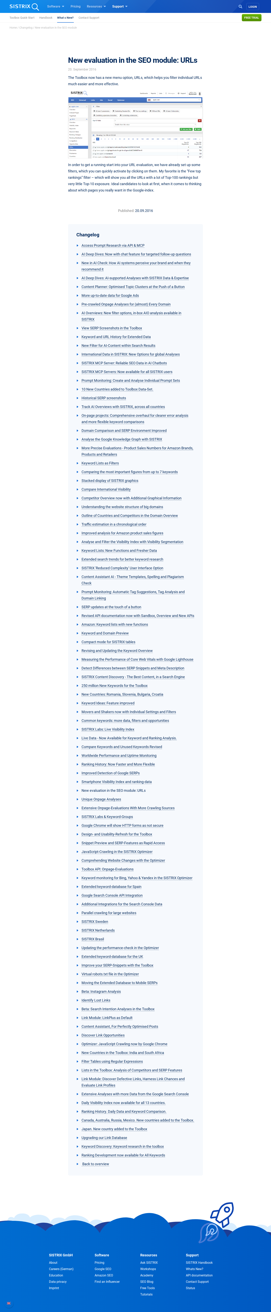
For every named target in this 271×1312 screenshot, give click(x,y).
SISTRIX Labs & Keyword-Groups (107, 817)
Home (13, 27)
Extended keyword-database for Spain (111, 887)
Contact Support (89, 17)
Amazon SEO (104, 1275)
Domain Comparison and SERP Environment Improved (124, 430)
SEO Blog (146, 1282)
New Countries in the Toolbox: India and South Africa (123, 1053)
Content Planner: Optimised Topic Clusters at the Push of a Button (133, 287)
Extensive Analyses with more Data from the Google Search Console (135, 1094)
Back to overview (95, 1164)
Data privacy (58, 1282)
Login (253, 6)
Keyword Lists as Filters (100, 463)
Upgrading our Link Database (104, 1138)
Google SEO (103, 1269)
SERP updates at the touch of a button (111, 607)
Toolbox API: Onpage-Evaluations (108, 869)
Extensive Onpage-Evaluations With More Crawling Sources (128, 808)
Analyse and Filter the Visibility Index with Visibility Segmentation (132, 542)
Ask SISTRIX (149, 1263)
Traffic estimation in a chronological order (114, 524)
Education (56, 1275)
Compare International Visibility (106, 489)
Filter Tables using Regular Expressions (112, 1061)
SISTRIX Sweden (95, 921)
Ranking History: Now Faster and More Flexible (118, 764)
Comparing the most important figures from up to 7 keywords (130, 472)
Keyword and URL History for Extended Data (116, 337)
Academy (146, 1275)
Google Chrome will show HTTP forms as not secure (122, 825)
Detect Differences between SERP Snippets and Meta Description (133, 668)
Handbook (46, 17)
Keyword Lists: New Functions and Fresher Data (119, 550)
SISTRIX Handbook (199, 1263)
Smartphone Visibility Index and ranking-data (117, 782)
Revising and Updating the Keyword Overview (117, 651)
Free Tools (147, 1288)
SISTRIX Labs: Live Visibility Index (108, 729)
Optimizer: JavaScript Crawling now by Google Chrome (124, 1044)
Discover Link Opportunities (103, 1035)
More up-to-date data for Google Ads (110, 295)
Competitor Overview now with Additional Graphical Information (132, 498)
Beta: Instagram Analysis (101, 991)
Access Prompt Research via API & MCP (113, 245)
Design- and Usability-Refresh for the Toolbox (117, 834)
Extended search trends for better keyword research (122, 559)
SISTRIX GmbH (61, 1255)
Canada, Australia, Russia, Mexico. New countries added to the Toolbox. (138, 1120)
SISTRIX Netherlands (98, 930)
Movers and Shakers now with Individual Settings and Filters (129, 712)
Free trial (251, 17)
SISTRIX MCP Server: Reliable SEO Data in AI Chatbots (124, 363)
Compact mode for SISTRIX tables (108, 642)
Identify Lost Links (96, 1000)
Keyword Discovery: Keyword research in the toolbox (123, 1146)
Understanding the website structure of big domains (122, 507)
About (53, 1263)
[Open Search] (240, 6)
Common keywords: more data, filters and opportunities (125, 720)
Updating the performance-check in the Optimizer (120, 948)
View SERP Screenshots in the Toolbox (112, 328)
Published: (126, 211)
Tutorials (146, 1294)
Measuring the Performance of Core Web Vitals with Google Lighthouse (137, 659)
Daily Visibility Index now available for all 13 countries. (124, 1103)
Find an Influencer (107, 1282)
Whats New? (194, 1269)
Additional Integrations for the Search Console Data (122, 904)
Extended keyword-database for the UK (112, 956)
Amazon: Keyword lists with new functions (115, 624)
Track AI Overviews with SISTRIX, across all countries (123, 407)
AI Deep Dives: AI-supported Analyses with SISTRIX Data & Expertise (135, 278)
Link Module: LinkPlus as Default (107, 1018)
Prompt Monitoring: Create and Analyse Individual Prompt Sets (131, 380)
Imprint (54, 1288)
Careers (61, 1269)
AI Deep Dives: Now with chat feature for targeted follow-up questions (136, 254)
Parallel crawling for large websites (109, 913)
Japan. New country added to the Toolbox (114, 1129)
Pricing (76, 6)
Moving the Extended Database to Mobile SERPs (120, 983)
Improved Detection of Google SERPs (111, 773)
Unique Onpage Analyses (101, 799)
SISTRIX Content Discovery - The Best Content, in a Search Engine (133, 677)
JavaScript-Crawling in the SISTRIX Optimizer (117, 852)
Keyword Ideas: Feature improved (108, 703)
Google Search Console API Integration (112, 895)
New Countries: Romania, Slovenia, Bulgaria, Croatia (122, 694)
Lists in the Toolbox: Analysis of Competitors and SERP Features (132, 1070)
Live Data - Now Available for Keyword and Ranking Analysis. (129, 738)
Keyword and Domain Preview (105, 633)
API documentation (199, 1275)
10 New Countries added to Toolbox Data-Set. (117, 389)
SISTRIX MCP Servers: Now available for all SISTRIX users (127, 372)
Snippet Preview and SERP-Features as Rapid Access (123, 843)
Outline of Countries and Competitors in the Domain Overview (130, 515)
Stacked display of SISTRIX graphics (110, 481)
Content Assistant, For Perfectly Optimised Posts (120, 1026)
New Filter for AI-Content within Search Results (118, 345)
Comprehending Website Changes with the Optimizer (123, 860)
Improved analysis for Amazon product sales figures (122, 533)
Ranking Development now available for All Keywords (123, 1155)
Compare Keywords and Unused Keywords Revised (122, 747)
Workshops (148, 1269)
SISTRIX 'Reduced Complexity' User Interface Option (122, 568)
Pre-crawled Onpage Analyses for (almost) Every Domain (126, 304)
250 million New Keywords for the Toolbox (115, 686)
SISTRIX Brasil (93, 939)
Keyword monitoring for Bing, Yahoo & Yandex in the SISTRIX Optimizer (137, 878)
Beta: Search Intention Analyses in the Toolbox (118, 1009)
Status (190, 1288)
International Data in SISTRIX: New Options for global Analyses (131, 354)
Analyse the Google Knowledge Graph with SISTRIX (122, 439)
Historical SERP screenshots (104, 398)
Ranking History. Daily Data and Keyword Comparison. (124, 1111)
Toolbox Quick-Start (22, 17)
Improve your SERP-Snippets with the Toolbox (117, 965)
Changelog (26, 27)
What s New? (65, 17)
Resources (95, 6)
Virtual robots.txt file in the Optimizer (110, 974)
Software (54, 6)
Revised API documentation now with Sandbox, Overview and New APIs (138, 616)
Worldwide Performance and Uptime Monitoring (119, 755)
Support (118, 6)
